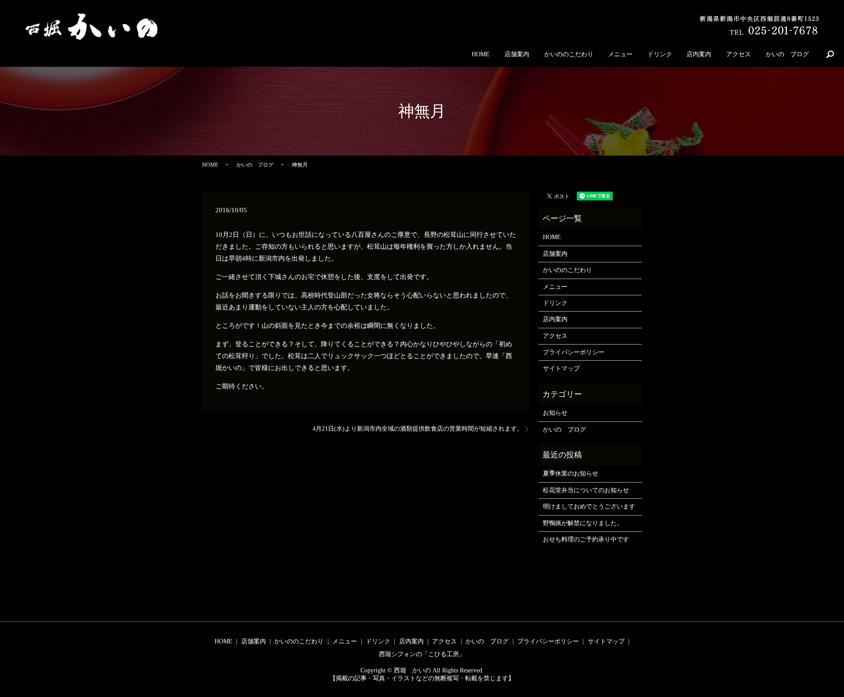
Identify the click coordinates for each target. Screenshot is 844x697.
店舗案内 (517, 54)
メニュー (620, 54)
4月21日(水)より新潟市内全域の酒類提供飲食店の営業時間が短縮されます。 (418, 428)
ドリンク (660, 54)
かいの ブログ (787, 54)
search (830, 54)
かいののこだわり (568, 54)
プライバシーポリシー (573, 352)
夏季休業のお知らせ (570, 473)
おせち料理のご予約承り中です (586, 539)
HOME (481, 54)
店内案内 (699, 54)
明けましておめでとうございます (589, 506)
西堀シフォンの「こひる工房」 (422, 654)
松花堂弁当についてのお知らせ (586, 490)
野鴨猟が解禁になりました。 (583, 523)
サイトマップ (561, 368)
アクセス (738, 54)
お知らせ (555, 413)
